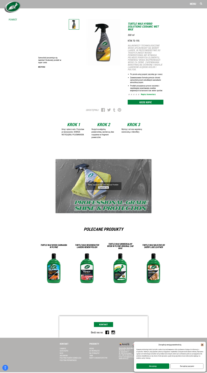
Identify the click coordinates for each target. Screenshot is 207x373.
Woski (91, 349)
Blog (61, 353)
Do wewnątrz (94, 351)
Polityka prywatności (68, 360)
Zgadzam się (103, 187)
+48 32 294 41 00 (127, 355)
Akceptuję (153, 366)
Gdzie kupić (145, 102)
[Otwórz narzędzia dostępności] (5, 368)
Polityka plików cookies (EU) (70, 358)
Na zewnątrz (94, 353)
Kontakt (103, 324)
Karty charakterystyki (98, 358)
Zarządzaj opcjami (187, 366)
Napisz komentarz (148, 94)
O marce (63, 349)
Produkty (94, 344)
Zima (91, 356)
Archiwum (64, 356)
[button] (202, 345)
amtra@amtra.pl (128, 357)
